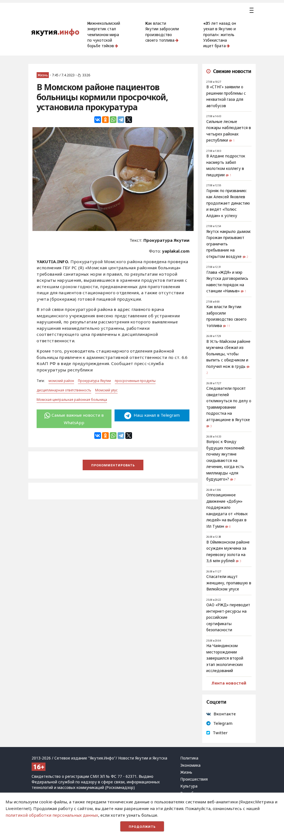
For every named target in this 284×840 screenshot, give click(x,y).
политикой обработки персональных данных (52, 815)
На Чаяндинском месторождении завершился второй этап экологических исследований (224, 658)
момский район (61, 380)
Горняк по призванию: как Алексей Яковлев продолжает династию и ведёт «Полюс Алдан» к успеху (228, 203)
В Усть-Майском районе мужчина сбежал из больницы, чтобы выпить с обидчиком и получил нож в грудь (228, 354)
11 (228, 326)
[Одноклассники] (105, 119)
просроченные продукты (135, 380)
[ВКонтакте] (97, 119)
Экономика (190, 765)
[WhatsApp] (113, 119)
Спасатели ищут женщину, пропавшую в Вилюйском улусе (228, 583)
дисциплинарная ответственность (64, 390)
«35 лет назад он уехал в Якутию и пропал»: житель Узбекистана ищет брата (219, 34)
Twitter (220, 732)
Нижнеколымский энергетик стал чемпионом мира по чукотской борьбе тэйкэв (103, 34)
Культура (188, 786)
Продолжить (142, 826)
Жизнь (42, 75)
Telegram (222, 723)
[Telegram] (121, 119)
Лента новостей (228, 683)
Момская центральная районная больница (72, 399)
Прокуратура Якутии (94, 380)
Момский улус (106, 390)
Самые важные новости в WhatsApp (78, 418)
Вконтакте (225, 713)
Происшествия (194, 779)
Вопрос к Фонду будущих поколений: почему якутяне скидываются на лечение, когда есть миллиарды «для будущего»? (225, 460)
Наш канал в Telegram (156, 415)
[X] (128, 119)
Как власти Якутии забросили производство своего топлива (162, 32)
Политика (189, 758)
